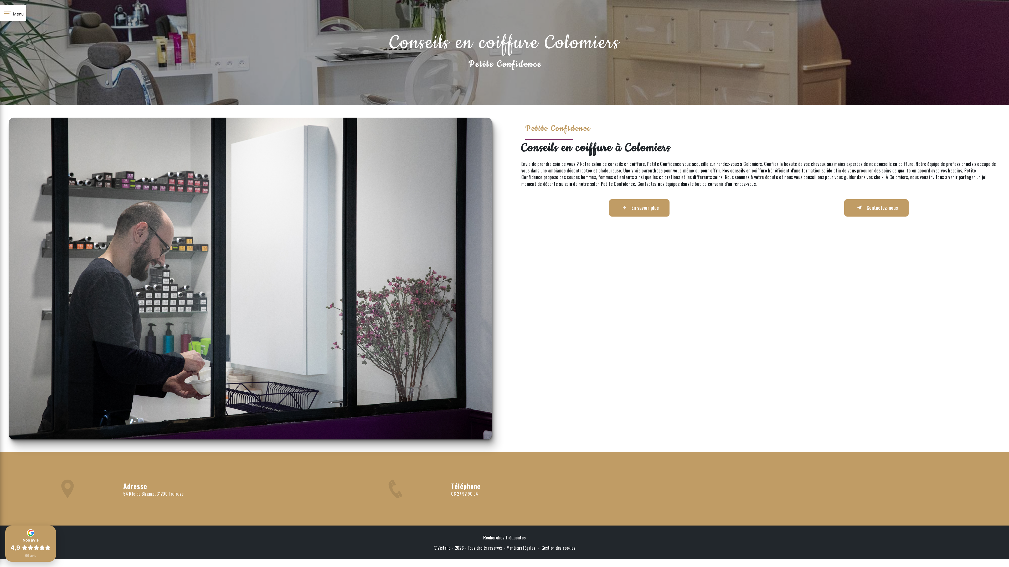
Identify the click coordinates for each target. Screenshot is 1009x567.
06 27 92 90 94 (464, 494)
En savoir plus (645, 207)
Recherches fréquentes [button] (504, 537)
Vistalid (444, 548)
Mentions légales (521, 548)
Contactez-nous (882, 207)
